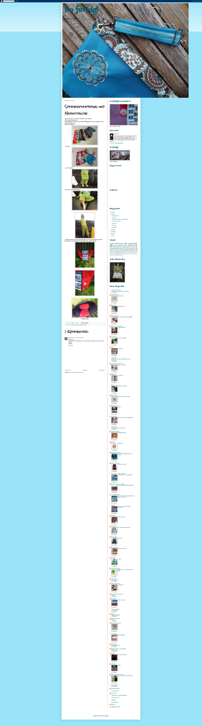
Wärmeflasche (119, 252)
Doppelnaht (113, 374)
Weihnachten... (120, 585)
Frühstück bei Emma (116, 290)
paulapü (113, 442)
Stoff (134, 247)
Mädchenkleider (80, 324)
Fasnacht (133, 246)
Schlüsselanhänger (124, 250)
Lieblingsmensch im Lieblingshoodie (125, 475)
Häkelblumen (133, 250)
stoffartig (113, 664)
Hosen (69, 324)
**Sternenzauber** (115, 609)
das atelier (113, 305)
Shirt (121, 246)
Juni (113, 218)
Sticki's (112, 244)
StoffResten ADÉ (121, 306)
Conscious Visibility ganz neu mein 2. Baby (120, 291)
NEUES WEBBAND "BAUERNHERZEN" (125, 485)
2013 (112, 230)
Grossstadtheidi (114, 547)
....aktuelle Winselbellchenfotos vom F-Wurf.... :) (125, 454)
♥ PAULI (119, 559)
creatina (113, 505)
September (114, 216)
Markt (117, 247)
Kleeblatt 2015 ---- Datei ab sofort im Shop (125, 570)
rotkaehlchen (114, 416)
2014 (112, 214)
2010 (112, 235)
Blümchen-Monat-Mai (126, 251)
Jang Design (114, 579)
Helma (134, 251)
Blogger (107, 716)
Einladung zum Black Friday (124, 396)
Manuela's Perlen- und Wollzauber (118, 649)
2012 (112, 232)
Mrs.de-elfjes (114, 644)
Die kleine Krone (114, 316)
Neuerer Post (68, 370)
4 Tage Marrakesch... (122, 327)
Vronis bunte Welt (115, 697)
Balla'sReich (70, 337)
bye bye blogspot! (121, 635)
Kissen (112, 255)
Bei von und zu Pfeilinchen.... (117, 326)
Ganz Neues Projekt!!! (122, 654)
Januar (114, 227)
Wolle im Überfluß (122, 365)
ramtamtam (114, 693)
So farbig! (81, 10)
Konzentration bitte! (122, 548)
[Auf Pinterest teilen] (87, 323)
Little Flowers (121, 296)
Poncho (115, 255)
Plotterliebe (120, 348)
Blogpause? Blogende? (115, 615)
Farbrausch (120, 443)
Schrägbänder (117, 254)
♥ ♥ (112, 385)
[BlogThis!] (83, 323)
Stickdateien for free (115, 645)
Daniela (117, 134)
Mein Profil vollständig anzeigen (116, 143)
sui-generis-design (115, 431)
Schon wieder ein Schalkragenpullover (125, 417)
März (113, 225)
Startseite (85, 370)
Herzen (136, 254)
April (113, 223)
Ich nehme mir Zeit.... (116, 221)
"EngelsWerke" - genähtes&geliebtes (119, 695)
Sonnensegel (119, 255)
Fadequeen (113, 700)
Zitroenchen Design (115, 568)
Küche (111, 251)
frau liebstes (114, 427)
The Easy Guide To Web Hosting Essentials (124, 507)
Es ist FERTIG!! (114, 610)
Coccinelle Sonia (114, 406)
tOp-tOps (113, 704)
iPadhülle (123, 254)
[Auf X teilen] (84, 323)
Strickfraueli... (114, 337)
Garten (129, 248)
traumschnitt (114, 395)
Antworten (70, 345)
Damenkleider (113, 248)
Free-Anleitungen (115, 691)
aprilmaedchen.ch (115, 702)
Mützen (111, 252)
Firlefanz (113, 653)
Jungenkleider (73, 324)
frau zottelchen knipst (116, 623)
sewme (112, 614)
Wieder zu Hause (121, 600)
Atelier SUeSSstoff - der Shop (117, 674)
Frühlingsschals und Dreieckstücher (125, 675)
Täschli (121, 244)
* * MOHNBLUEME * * (116, 495)
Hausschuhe (132, 254)
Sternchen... (120, 538)
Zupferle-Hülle (123, 248)
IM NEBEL (113, 599)
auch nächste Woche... (122, 464)
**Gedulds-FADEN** (115, 688)
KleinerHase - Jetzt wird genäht (118, 473)
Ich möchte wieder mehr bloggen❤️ (125, 317)
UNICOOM (113, 558)
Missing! (113, 620)
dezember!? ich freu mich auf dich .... (118, 428)
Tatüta (111, 247)
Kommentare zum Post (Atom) (76, 372)
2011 (112, 234)
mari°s (112, 347)
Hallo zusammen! (121, 517)
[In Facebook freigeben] (86, 323)
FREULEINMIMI (114, 295)
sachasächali (114, 526)
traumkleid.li (114, 537)
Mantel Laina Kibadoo (122, 386)
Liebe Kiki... (113, 595)
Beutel (126, 252)
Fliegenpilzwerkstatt (115, 707)
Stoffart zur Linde (115, 463)
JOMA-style (113, 358)
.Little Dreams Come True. (117, 363)
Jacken (116, 250)
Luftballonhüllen (132, 252)
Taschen (84, 324)
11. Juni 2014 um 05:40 (78, 337)
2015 (112, 212)
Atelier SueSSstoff (115, 583)
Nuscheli (111, 254)
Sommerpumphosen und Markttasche (120, 219)
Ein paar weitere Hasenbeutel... (124, 527)
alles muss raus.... (115, 580)
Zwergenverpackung (122, 432)
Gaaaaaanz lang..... (114, 650)
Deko (126, 246)
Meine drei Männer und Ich (117, 594)
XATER (119, 665)
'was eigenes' (114, 633)
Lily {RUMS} (120, 375)
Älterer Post (102, 370)
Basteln (127, 254)
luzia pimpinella (114, 685)
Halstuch (111, 250)
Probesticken (117, 251)
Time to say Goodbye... (122, 338)
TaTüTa (119, 407)
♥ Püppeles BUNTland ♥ (116, 452)
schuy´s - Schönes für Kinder (117, 484)
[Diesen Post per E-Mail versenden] (81, 323)
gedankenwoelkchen (115, 618)
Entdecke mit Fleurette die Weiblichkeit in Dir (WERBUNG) (120, 359)
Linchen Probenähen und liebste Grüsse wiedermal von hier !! (126, 496)
